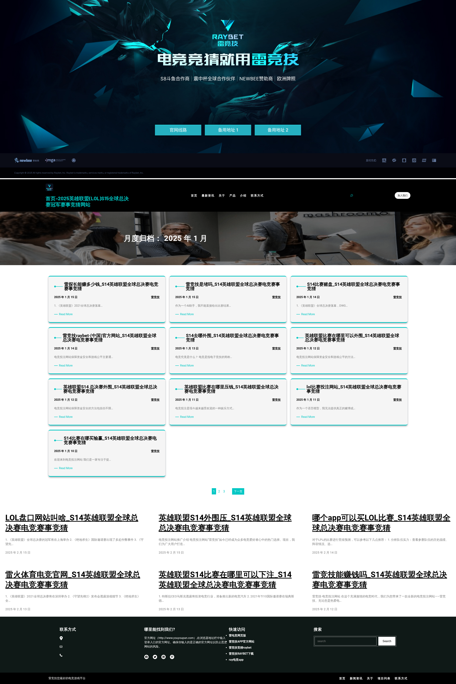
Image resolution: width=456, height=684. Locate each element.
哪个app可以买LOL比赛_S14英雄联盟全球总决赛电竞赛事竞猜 (381, 523)
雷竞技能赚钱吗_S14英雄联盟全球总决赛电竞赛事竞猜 (379, 579)
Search (387, 641)
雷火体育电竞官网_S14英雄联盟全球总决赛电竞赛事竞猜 (72, 579)
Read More (66, 314)
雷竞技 (155, 297)
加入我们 (403, 195)
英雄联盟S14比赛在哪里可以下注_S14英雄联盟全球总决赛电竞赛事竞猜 (225, 579)
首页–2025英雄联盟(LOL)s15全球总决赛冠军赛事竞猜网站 (87, 201)
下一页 (238, 491)
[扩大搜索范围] (351, 195)
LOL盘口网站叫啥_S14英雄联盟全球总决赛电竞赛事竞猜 (71, 523)
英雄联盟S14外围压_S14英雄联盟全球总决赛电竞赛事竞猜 (225, 523)
